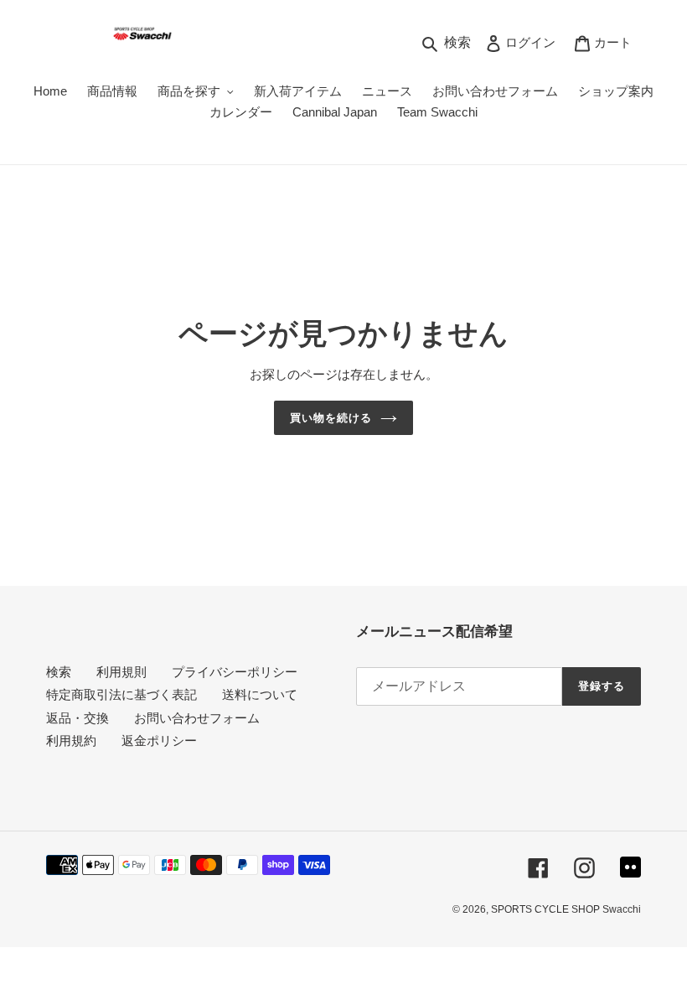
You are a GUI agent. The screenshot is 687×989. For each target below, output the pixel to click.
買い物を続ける (331, 418)
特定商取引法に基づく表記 (121, 694)
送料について (259, 694)
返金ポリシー (159, 740)
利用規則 (121, 672)
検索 (58, 672)
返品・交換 (77, 718)
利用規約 (71, 740)
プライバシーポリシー (234, 672)
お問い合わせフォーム (197, 718)
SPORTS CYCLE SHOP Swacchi (566, 909)
